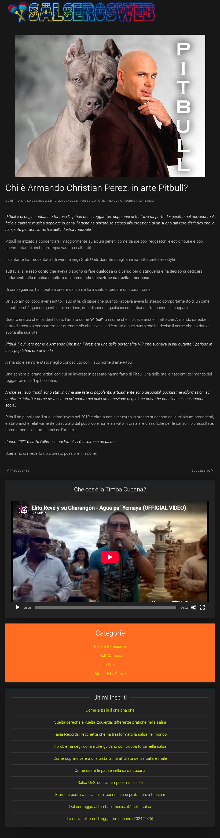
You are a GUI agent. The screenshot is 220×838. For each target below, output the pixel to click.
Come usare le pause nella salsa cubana (110, 770)
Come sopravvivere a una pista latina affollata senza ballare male (110, 758)
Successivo (201, 470)
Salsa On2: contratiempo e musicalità (110, 782)
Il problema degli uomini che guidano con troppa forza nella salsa (110, 746)
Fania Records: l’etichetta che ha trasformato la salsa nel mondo (110, 734)
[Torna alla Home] (81, 12)
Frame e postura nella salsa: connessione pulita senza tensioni (110, 794)
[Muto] (193, 607)
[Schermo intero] (202, 607)
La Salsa (147, 200)
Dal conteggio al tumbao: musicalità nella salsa (110, 806)
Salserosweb (39, 200)
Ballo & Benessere (110, 646)
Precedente (19, 470)
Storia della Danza (110, 673)
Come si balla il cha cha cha (110, 710)
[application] (110, 557)
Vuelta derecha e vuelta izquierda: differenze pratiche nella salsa (110, 722)
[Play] (17, 607)
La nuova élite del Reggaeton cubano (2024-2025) (110, 818)
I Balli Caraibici (122, 200)
